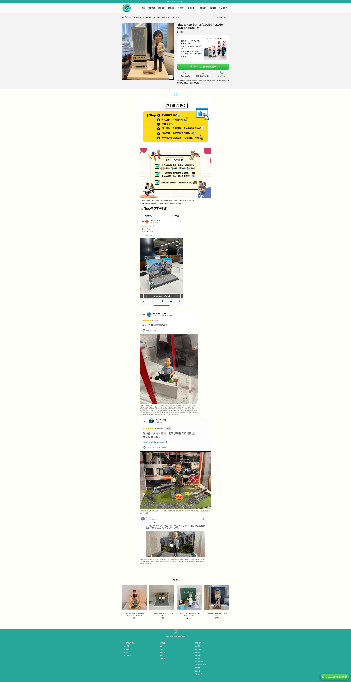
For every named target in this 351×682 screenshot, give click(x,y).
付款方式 (162, 649)
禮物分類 (198, 643)
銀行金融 (196, 83)
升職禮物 (182, 80)
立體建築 (135, 17)
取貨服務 (162, 646)
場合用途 (194, 80)
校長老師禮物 (199, 661)
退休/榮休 (190, 83)
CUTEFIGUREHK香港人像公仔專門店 (175, 637)
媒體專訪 (126, 649)
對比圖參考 (127, 655)
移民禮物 (197, 655)
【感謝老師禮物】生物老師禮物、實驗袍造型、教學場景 (189, 614)
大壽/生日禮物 (199, 674)
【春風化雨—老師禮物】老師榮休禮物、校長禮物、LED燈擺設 (134, 614)
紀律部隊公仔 (199, 649)
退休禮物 (197, 646)
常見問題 (162, 652)
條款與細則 (163, 658)
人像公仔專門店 (129, 643)
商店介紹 (126, 646)
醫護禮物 (197, 652)
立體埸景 (218, 80)
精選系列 (128, 17)
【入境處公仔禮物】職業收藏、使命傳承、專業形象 (162, 614)
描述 (175, 95)
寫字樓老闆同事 (201, 80)
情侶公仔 (197, 671)
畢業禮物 (197, 668)
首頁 (123, 17)
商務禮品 (188, 80)
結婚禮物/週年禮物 (200, 664)
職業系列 (183, 83)
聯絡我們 (162, 655)
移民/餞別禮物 (211, 80)
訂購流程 (163, 643)
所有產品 (126, 652)
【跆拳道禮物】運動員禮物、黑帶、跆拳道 (217, 614)
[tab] (175, 95)
